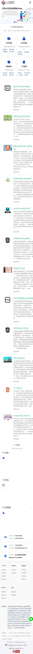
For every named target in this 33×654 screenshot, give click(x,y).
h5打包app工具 (16, 608)
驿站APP (18, 636)
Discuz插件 (27, 73)
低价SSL (4, 639)
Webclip (20, 73)
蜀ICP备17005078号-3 (16, 648)
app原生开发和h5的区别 (15, 606)
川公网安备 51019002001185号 (17, 645)
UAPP (13, 636)
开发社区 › (4, 598)
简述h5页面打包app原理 (22, 178)
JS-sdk (26, 75)
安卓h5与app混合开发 (21, 208)
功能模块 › (4, 592)
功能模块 (5, 51)
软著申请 (9, 639)
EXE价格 (20, 54)
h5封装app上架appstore (23, 613)
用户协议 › (4, 579)
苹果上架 (28, 633)
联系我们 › (4, 576)
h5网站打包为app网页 (21, 238)
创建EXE (20, 52)
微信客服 (13, 595)
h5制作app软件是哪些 (18, 617)
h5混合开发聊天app (13, 615)
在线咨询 (13, 592)
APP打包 (23, 636)
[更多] (31, 452)
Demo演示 (12, 51)
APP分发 (11, 73)
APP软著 (5, 75)
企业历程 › (4, 573)
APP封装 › (13, 570)
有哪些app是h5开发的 (21, 116)
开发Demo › (4, 595)
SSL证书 (11, 75)
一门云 (9, 636)
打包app (15, 633)
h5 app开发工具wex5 (21, 415)
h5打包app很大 (19, 358)
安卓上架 (4, 636)
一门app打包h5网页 (18, 628)
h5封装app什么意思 (20, 328)
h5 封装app (17, 388)
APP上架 (5, 73)
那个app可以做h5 (15, 623)
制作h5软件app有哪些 (21, 86)
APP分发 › (24, 576)
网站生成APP (21, 633)
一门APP (10, 633)
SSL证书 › (24, 579)
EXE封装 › (13, 573)
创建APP (5, 49)
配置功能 (11, 49)
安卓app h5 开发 (20, 619)
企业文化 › (4, 570)
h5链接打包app (19, 268)
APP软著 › (24, 573)
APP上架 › (24, 570)
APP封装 (28, 636)
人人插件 (20, 75)
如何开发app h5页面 (17, 626)
